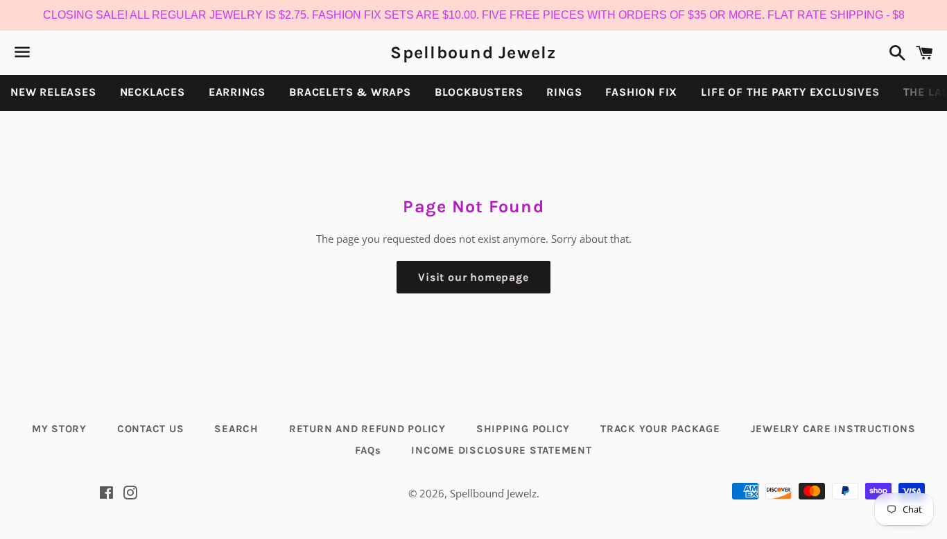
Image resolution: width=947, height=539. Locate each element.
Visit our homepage (473, 277)
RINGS (564, 92)
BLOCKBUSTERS (479, 92)
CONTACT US (150, 428)
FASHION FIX (641, 92)
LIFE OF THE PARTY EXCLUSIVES (790, 92)
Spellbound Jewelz (473, 52)
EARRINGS (237, 92)
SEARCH (236, 428)
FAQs (368, 450)
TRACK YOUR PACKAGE (660, 428)
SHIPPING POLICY (523, 428)
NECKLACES (152, 92)
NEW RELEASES (53, 92)
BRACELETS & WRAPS (350, 92)
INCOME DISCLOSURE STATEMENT (501, 450)
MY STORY (59, 428)
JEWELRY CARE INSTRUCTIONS (833, 428)
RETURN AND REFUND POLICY (367, 428)
